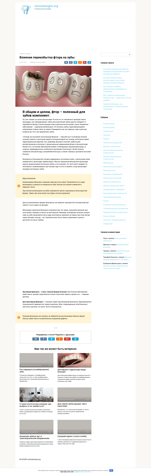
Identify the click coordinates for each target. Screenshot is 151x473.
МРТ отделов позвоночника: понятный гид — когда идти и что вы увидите (117, 97)
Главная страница (25, 53)
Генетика (106, 135)
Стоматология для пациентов (114, 205)
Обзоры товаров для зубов (113, 186)
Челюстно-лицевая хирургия (114, 220)
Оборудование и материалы (114, 189)
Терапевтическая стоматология (115, 212)
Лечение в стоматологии (112, 174)
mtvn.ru (88, 472)
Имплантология (109, 170)
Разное (106, 201)
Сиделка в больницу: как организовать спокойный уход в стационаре (115, 106)
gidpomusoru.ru (79, 472)
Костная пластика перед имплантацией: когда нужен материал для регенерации (114, 80)
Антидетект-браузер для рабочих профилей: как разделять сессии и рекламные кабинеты (116, 71)
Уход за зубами (109, 216)
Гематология (108, 131)
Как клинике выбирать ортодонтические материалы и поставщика (115, 89)
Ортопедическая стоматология (115, 193)
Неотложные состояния (112, 178)
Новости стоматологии (112, 182)
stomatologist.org (46, 6)
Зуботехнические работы (112, 167)
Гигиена (106, 139)
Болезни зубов (41, 62)
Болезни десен (109, 124)
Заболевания (108, 163)
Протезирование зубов (112, 197)
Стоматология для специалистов (115, 209)
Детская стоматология (111, 146)
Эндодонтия (107, 224)
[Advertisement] (75, 35)
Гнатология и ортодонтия (112, 143)
